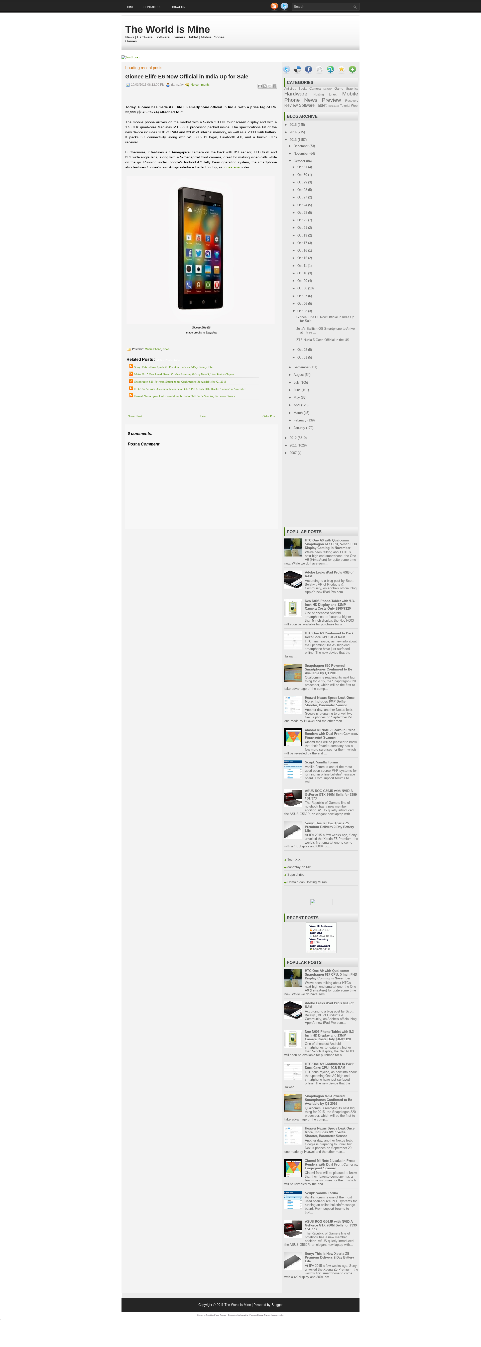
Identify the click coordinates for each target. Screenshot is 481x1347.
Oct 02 (302, 350)
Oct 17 (302, 243)
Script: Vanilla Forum (321, 762)
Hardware (295, 93)
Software (307, 105)
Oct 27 (302, 197)
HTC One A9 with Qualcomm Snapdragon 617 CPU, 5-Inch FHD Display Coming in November (190, 388)
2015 (294, 125)
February (300, 420)
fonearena (231, 167)
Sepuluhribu (295, 874)
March (299, 413)
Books (303, 88)
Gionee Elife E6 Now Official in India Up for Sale (186, 76)
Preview (331, 100)
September (302, 367)
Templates (333, 105)
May (297, 397)
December (301, 146)
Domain (327, 88)
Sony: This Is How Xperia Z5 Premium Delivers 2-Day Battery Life (173, 367)
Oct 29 (302, 182)
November (301, 153)
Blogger (277, 1305)
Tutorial (345, 105)
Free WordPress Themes (216, 1315)
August (299, 375)
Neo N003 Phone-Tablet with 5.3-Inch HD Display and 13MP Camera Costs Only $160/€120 (330, 604)
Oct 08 (302, 288)
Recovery (351, 100)
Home (130, 7)
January (300, 428)
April (297, 405)
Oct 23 (302, 212)
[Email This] (260, 86)
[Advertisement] (184, 532)
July (297, 382)
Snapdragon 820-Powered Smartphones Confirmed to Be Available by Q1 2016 (180, 381)
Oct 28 (302, 190)
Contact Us (152, 7)
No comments (200, 84)
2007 (294, 453)
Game (338, 88)
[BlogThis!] (264, 86)
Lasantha (244, 1315)
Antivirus (290, 88)
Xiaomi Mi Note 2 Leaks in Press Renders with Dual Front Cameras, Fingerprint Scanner (331, 733)
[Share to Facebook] (274, 86)
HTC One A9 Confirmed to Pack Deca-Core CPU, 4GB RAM (329, 635)
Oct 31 (302, 167)
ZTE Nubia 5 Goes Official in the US (322, 340)
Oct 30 (302, 175)
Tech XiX (294, 859)
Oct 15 (302, 258)
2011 (294, 445)
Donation (178, 7)
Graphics (352, 88)
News (166, 349)
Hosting (318, 94)
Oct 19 (302, 235)
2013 (294, 140)
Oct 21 (302, 228)
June (298, 390)
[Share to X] (269, 86)
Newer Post (135, 416)
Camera (315, 88)
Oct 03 (302, 311)
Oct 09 (302, 281)
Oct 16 (302, 250)
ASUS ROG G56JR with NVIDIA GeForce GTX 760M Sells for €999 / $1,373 (331, 794)
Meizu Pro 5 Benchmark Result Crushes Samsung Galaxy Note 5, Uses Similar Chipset (184, 374)
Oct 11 (302, 266)
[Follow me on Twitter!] (284, 9)
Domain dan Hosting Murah (307, 882)
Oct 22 (302, 220)
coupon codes (278, 1315)
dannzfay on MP (299, 867)
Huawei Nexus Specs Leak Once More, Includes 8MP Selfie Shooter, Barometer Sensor (184, 396)
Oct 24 (302, 205)
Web (354, 105)
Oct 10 (302, 273)
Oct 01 (302, 357)
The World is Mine (167, 29)
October (300, 161)
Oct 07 (302, 296)
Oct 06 (302, 303)
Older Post (269, 416)
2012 (294, 438)
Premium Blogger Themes (260, 1315)
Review (291, 105)
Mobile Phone (153, 349)
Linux (333, 94)
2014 (294, 132)
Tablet (321, 105)
